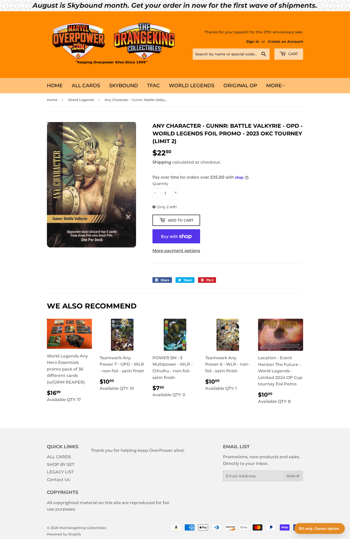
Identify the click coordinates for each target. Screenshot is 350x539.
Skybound (123, 85)
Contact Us (58, 479)
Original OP (240, 85)
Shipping (161, 162)
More (274, 85)
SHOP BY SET (60, 464)
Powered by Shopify (64, 534)
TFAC (153, 85)
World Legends (191, 85)
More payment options (176, 250)
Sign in (252, 41)
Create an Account (285, 41)
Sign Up (293, 476)
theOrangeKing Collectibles (82, 528)
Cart (292, 54)
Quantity (160, 183)
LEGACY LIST (60, 472)
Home (55, 85)
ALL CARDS (86, 85)
